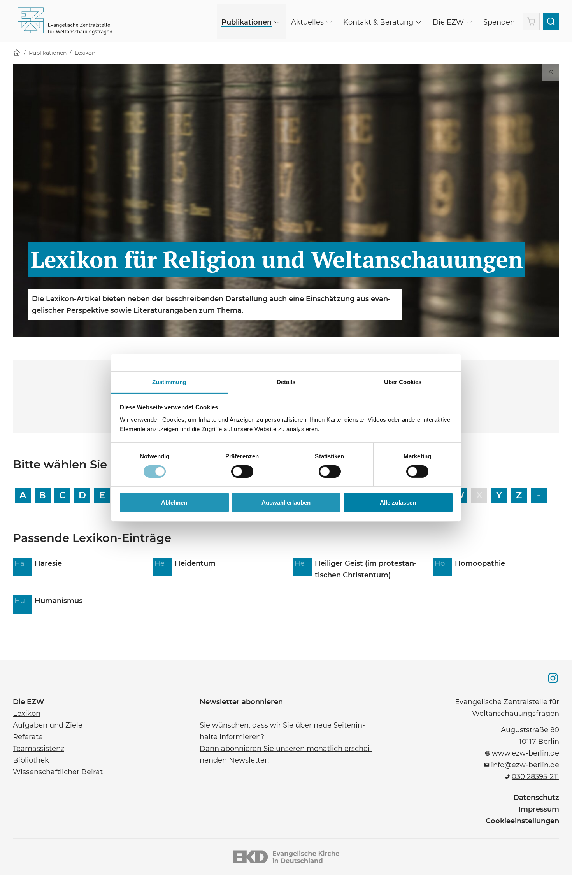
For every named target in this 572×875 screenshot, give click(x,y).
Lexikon (85, 52)
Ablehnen (174, 502)
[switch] (242, 471)
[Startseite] (17, 53)
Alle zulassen (398, 502)
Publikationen (48, 52)
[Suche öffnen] (551, 21)
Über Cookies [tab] (402, 381)
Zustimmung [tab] (169, 381)
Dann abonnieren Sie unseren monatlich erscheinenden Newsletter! (286, 754)
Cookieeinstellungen (522, 821)
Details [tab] (286, 381)
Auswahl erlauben (286, 502)
